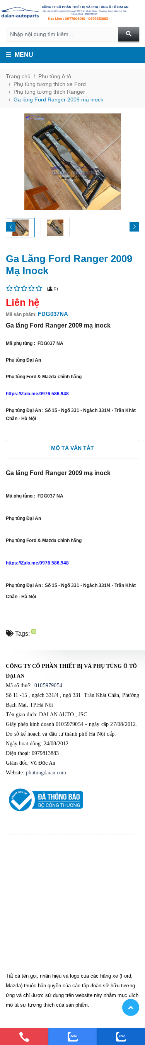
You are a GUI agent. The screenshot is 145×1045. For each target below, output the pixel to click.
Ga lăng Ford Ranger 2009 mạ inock (58, 99)
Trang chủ (18, 76)
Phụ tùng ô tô (54, 76)
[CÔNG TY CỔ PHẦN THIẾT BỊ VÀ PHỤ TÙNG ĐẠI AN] (72, 13)
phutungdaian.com (46, 773)
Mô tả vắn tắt (72, 448)
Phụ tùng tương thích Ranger (49, 92)
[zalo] (72, 1036)
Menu (23, 54)
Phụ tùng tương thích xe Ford (50, 84)
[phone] (24, 1036)
